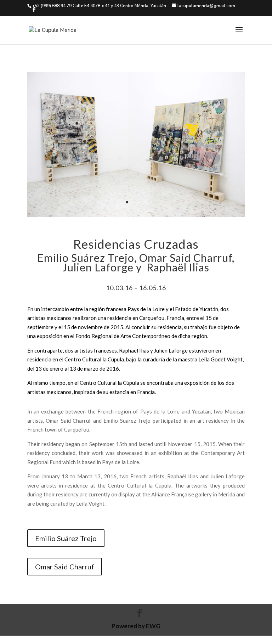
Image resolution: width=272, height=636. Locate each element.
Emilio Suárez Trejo (66, 538)
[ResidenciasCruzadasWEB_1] (136, 215)
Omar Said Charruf (64, 566)
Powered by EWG (136, 626)
